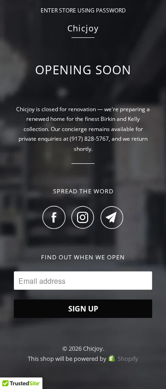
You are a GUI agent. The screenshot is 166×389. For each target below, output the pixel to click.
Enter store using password (83, 10)
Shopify (128, 358)
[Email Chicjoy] (112, 217)
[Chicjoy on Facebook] (56, 217)
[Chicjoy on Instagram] (85, 217)
